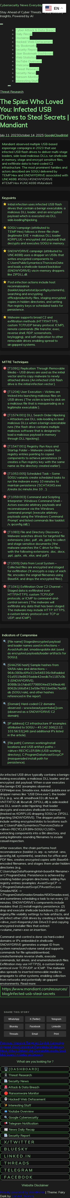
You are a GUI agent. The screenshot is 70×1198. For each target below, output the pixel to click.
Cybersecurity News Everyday (21, 5)
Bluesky (14, 1026)
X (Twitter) (35, 1019)
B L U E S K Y (15, 1149)
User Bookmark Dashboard (34, 53)
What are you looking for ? (35, 1061)
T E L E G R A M (18, 1170)
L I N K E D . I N (17, 1156)
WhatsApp (13, 1019)
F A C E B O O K (18, 1177)
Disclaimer (23, 38)
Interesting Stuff (27, 81)
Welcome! (22, 65)
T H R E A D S (16, 1163)
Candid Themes (23, 1196)
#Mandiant (44, 183)
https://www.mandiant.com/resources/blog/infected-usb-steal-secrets (34, 991)
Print (56, 1034)
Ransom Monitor (27, 77)
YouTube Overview (29, 61)
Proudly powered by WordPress (22, 1192)
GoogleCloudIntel (56, 135)
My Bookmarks (26, 46)
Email (35, 1034)
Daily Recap (24, 34)
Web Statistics (26, 57)
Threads (13, 1034)
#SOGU (23, 179)
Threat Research (27, 69)
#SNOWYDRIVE (40, 179)
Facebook (35, 1026)
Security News (26, 73)
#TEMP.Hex (10, 183)
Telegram (56, 1019)
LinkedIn (56, 1026)
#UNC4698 (28, 183)
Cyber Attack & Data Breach (36, 30)
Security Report (26, 49)
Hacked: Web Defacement (34, 42)
